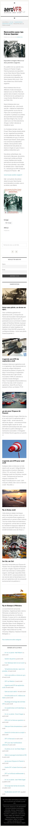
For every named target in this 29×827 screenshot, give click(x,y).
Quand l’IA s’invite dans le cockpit (14, 732)
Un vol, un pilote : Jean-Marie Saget (15, 779)
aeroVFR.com (22, 799)
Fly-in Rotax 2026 (9, 510)
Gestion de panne (10, 659)
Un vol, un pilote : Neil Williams (14, 652)
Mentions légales (21, 822)
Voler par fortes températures (13, 726)
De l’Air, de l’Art (8, 561)
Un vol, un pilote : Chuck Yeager (14, 714)
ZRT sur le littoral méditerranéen (14, 773)
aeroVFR (14, 9)
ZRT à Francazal (9, 738)
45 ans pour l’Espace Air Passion (14, 761)
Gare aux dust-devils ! (11, 691)
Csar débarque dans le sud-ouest (14, 663)
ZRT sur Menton (9, 681)
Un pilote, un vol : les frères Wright (15, 749)
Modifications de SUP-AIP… (12, 792)
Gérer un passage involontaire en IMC (16, 755)
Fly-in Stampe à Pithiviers (12, 606)
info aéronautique (21, 806)
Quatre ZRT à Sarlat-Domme (13, 767)
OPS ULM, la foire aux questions (14, 720)
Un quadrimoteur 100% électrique (14, 708)
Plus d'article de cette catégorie (11, 639)
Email (3, 269)
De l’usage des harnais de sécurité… (15, 786)
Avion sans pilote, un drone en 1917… (15, 675)
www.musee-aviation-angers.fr (13, 175)
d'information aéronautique (12, 799)
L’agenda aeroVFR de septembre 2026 (10, 360)
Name (3, 264)
